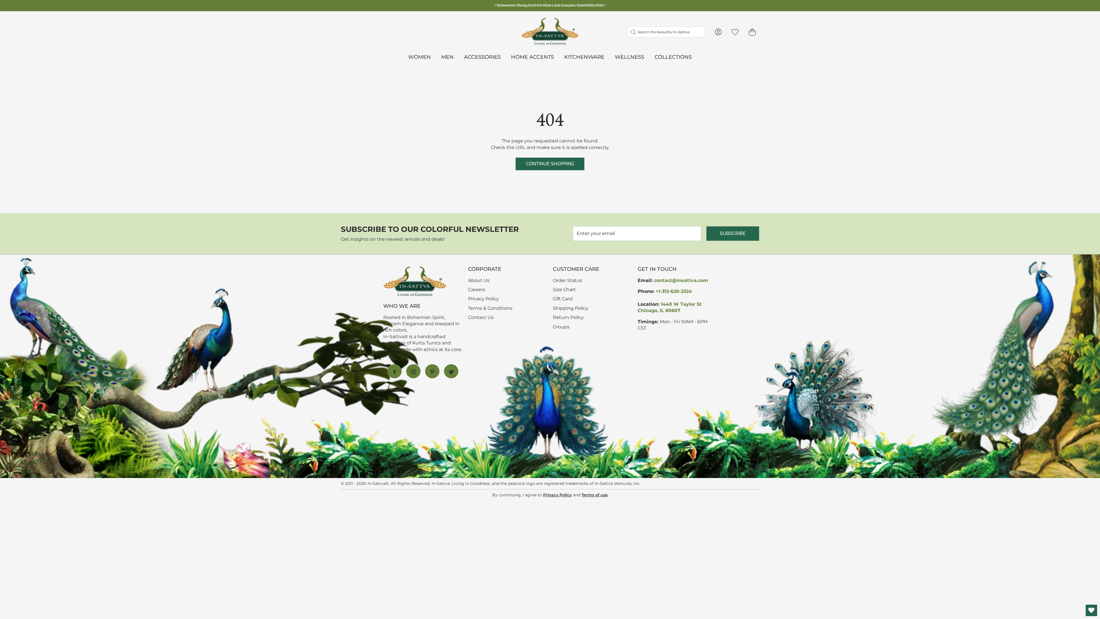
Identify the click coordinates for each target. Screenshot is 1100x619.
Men (447, 57)
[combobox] (666, 32)
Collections (673, 57)
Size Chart (564, 289)
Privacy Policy (483, 298)
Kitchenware (584, 57)
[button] (752, 32)
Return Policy (568, 317)
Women (419, 57)
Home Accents (532, 57)
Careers (476, 289)
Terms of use (595, 494)
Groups (561, 327)
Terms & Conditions (490, 308)
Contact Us (481, 317)
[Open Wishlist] (1091, 610)
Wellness (629, 57)
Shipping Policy (570, 308)
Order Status (567, 280)
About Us (479, 280)
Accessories (482, 57)
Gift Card (563, 298)
